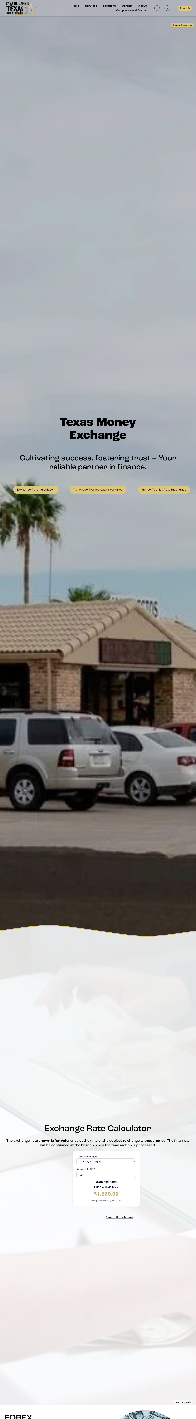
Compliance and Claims (131, 10)
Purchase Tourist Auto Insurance (98, 489)
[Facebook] (157, 8)
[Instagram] (167, 8)
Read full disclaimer (119, 1217)
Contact (127, 6)
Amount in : (86, 1169)
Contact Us (185, 8)
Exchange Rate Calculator (35, 489)
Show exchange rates (182, 25)
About (142, 6)
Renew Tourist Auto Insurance (164, 489)
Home (75, 6)
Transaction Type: (87, 1156)
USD (92, 1169)
